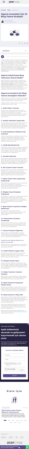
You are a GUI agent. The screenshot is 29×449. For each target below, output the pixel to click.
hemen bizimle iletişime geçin (20, 311)
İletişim (21, 437)
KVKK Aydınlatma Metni (11, 362)
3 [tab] (13, 420)
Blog (9, 10)
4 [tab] (17, 420)
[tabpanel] (14, 407)
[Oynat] (2, 57)
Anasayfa (3, 10)
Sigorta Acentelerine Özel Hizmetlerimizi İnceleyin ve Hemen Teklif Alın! (9, 447)
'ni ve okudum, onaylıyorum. (14, 364)
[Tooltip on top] (27, 43)
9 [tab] (19, 422)
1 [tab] (5, 420)
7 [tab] (11, 422)
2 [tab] (9, 420)
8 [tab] (15, 422)
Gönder (14, 375)
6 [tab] (25, 420)
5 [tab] (21, 420)
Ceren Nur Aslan (9, 20)
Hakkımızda (3, 437)
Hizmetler (11, 437)
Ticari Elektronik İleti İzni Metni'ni (13, 363)
